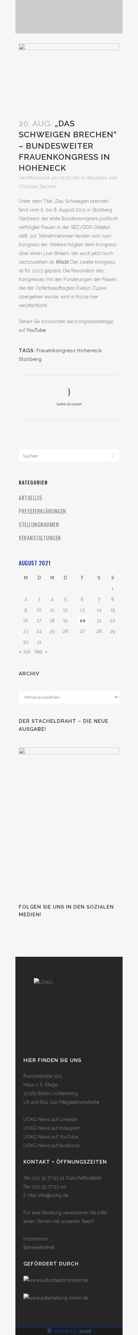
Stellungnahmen (39, 525)
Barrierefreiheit (39, 1247)
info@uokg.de (53, 1195)
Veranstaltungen (40, 538)
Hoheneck (89, 350)
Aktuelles (97, 177)
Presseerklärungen (42, 511)
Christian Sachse (37, 186)
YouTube (36, 330)
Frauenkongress (56, 350)
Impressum (35, 1238)
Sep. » (41, 651)
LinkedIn (68, 1119)
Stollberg (30, 359)
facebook (69, 1145)
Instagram (69, 1128)
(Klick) (62, 262)
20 (82, 620)
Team (87, 1221)
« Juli (24, 651)
